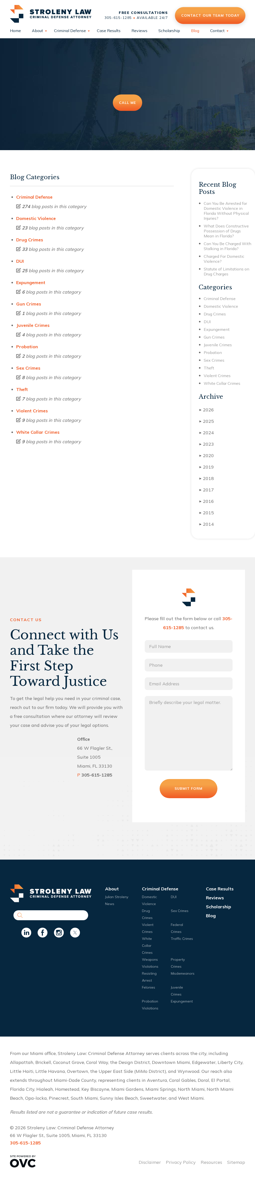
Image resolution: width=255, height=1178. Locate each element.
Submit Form (188, 788)
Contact (217, 30)
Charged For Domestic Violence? (224, 259)
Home (15, 30)
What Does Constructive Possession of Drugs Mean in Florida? (226, 230)
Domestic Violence (36, 218)
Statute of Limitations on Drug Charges (226, 271)
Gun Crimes (28, 304)
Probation (27, 346)
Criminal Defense (70, 30)
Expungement (30, 282)
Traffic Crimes (182, 938)
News (109, 904)
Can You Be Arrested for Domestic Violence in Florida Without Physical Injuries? (226, 211)
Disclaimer (150, 1162)
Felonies (148, 987)
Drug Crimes (29, 240)
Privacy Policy (181, 1162)
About (37, 30)
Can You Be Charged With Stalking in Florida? (227, 246)
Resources (211, 1162)
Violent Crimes (32, 411)
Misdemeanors (182, 973)
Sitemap (236, 1162)
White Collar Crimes (38, 432)
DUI (20, 261)
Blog (195, 30)
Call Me (127, 102)
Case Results (109, 30)
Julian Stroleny (116, 897)
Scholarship (169, 30)
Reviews (139, 30)
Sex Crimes (28, 368)
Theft (22, 389)
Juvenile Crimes (33, 325)
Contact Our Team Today (210, 15)
